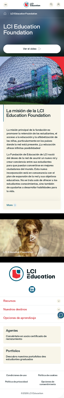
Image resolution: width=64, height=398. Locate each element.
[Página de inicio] (32, 280)
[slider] (3, 251)
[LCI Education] (32, 4)
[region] (32, 237)
